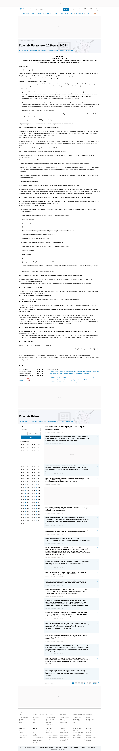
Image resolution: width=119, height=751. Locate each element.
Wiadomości (89, 714)
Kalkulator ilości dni (64, 732)
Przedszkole (35, 730)
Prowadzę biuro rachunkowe (79, 715)
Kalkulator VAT (63, 734)
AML (74, 722)
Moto (72, 13)
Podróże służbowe (77, 735)
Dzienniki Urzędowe (53, 50)
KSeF (94, 13)
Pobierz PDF (22, 380)
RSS (71, 747)
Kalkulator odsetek (64, 735)
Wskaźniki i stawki (77, 728)
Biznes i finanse (63, 714)
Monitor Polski (42, 50)
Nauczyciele (35, 734)
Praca (47, 720)
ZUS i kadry (21, 719)
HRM (34, 722)
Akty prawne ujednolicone (51, 737)
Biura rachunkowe (77, 712)
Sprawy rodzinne (49, 714)
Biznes (39, 13)
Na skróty (88, 728)
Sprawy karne (49, 715)
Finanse (88, 717)
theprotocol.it (89, 739)
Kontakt (76, 747)
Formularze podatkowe (91, 737)
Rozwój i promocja (23, 735)
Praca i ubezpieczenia (64, 717)
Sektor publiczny (47, 13)
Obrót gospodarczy (23, 717)
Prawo (55, 13)
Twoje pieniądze (64, 13)
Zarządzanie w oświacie (38, 737)
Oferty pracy (89, 740)
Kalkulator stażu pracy (64, 737)
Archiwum (88, 732)
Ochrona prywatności (30, 747)
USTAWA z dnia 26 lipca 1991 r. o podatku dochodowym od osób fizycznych (69, 382)
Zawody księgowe (23, 720)
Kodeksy (48, 739)
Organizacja (21, 730)
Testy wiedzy (35, 742)
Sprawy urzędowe (50, 719)
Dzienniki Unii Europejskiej (66, 50)
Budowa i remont (90, 719)
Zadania (21, 734)
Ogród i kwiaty (89, 720)
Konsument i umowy (50, 717)
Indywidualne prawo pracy (38, 714)
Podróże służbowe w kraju (78, 730)
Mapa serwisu (91, 747)
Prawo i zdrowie (49, 724)
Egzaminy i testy (36, 735)
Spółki (61, 715)
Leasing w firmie (63, 720)
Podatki (20, 714)
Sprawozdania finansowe (78, 720)
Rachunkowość (22, 715)
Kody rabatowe (89, 734)
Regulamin (58, 747)
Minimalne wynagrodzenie (78, 732)
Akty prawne (49, 728)
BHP (34, 720)
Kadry (33, 13)
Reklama (83, 747)
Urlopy (34, 719)
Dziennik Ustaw (30, 40)
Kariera (65, 747)
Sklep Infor (48, 722)
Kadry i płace (22, 737)
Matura (34, 739)
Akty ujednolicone (23, 50)
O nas (20, 747)
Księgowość (26, 13)
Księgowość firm (23, 712)
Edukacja (88, 13)
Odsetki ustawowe (77, 737)
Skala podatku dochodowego (79, 739)
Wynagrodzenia (36, 715)
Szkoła (34, 732)
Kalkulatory (62, 728)
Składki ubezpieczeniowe (78, 734)
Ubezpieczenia (36, 717)
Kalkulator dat (62, 730)
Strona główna (22, 40)
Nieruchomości (79, 13)
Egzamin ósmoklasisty (37, 740)
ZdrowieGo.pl (89, 730)
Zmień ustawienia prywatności (46, 747)
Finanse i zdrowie (63, 722)
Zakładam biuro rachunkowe (79, 714)
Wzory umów (89, 735)
